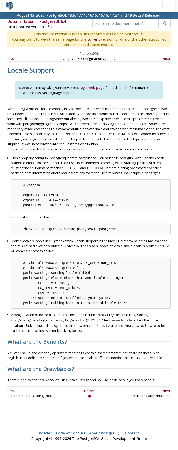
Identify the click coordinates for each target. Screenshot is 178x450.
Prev (11, 58)
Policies (45, 433)
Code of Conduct (70, 433)
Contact (132, 433)
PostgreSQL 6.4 (53, 21)
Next (166, 58)
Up (89, 396)
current (93, 39)
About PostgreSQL (105, 433)
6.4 (49, 26)
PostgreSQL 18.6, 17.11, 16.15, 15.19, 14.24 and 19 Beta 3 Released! (103, 15)
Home (89, 390)
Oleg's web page (91, 87)
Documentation (20, 21)
